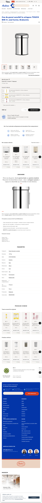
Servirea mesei (6, 405)
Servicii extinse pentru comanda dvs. (10, 423)
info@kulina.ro (8, 449)
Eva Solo (23, 415)
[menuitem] (4, 9)
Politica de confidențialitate (9, 435)
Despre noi (24, 428)
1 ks (9, 271)
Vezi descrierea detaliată (33, 75)
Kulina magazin (25, 426)
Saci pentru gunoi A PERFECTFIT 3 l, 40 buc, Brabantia (19, 95)
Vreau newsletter (32, 393)
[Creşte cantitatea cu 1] (25, 110)
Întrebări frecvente (26, 441)
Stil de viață (5, 413)
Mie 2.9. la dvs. (5, 79)
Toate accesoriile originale (8, 105)
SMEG (23, 405)
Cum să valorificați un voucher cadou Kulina (29, 424)
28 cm (10, 265)
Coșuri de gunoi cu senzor (14, 251)
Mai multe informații (19, 499)
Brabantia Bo (11, 277)
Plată (4, 425)
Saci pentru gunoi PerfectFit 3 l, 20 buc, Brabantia (18, 90)
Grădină (4, 409)
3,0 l (10, 268)
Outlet (4, 417)
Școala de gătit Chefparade (27, 437)
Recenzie (23, 421)
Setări (3, 500)
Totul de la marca (35, 142)
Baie (4, 411)
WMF (23, 401)
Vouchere (5, 431)
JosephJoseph (24, 409)
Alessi (23, 403)
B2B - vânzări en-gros (26, 430)
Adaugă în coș (34, 109)
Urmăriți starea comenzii (27, 439)
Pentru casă (5, 415)
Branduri (5, 401)
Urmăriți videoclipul (12, 118)
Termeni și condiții (7, 433)
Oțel (10, 262)
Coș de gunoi (11, 274)
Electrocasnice (6, 407)
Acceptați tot (34, 497)
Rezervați (14, 81)
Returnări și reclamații (7, 421)
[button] (6, 359)
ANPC (4, 429)
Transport (5, 427)
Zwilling (23, 411)
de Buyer (23, 413)
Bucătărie (5, 403)
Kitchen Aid (24, 407)
